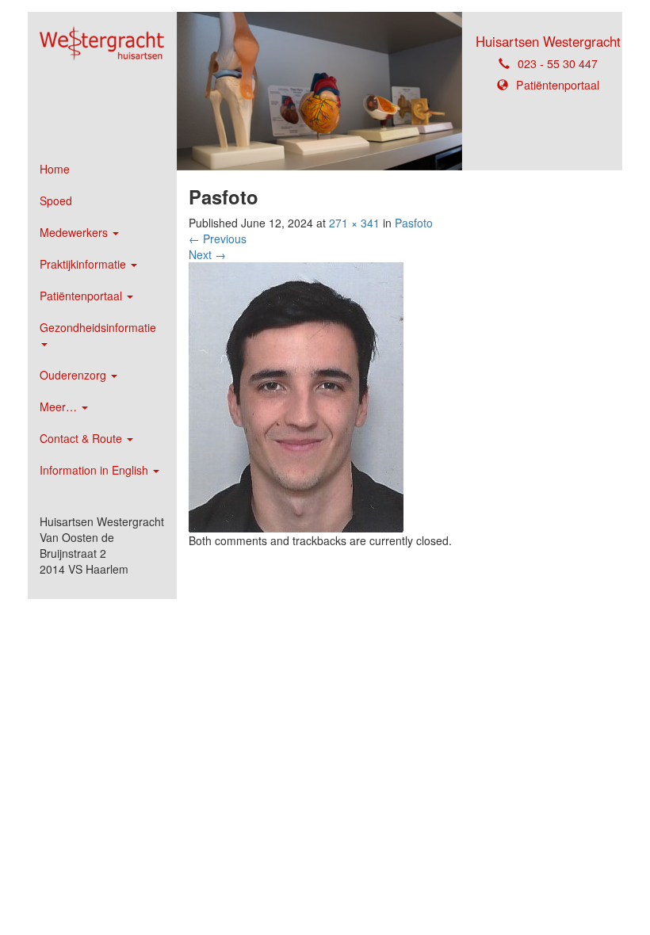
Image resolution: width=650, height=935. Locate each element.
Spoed (56, 200)
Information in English (95, 470)
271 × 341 (354, 223)
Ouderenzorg (74, 375)
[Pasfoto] (296, 395)
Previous (218, 238)
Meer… (60, 406)
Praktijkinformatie (84, 264)
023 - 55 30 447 (558, 63)
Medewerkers (75, 232)
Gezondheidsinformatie (98, 327)
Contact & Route (82, 438)
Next (207, 254)
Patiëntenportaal (82, 295)
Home (55, 169)
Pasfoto (414, 223)
